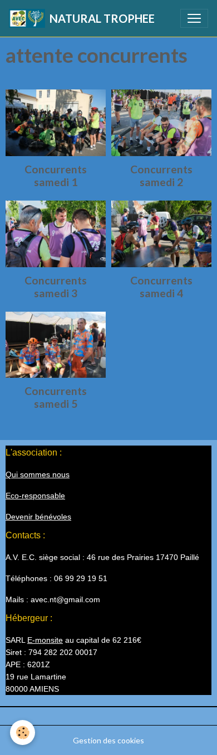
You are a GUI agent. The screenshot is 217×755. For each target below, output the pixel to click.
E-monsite (45, 640)
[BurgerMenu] (194, 18)
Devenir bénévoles (38, 516)
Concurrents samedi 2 (161, 175)
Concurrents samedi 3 (55, 286)
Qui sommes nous (38, 474)
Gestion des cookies (108, 740)
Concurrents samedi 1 (55, 175)
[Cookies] (22, 732)
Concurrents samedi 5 (55, 397)
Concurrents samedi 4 (161, 286)
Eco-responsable (35, 495)
